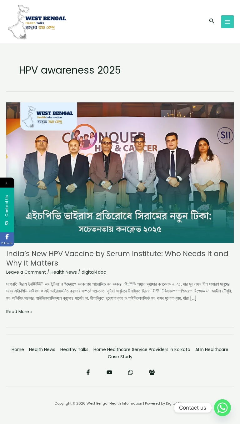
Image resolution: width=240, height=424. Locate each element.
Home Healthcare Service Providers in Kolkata (141, 350)
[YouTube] (109, 372)
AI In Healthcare (211, 350)
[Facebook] (88, 372)
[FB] (152, 372)
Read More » (19, 311)
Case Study (120, 357)
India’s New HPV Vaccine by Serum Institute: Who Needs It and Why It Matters (117, 258)
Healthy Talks (74, 350)
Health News (64, 272)
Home (18, 350)
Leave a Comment (26, 272)
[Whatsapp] (222, 407)
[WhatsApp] (130, 372)
